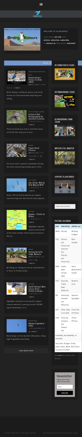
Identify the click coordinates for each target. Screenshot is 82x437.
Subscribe (64, 393)
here (60, 355)
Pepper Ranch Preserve (34, 149)
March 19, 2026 (34, 85)
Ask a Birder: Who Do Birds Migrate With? (37, 183)
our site (57, 37)
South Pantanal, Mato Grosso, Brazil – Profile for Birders (37, 289)
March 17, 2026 (33, 257)
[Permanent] (17, 83)
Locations (31, 211)
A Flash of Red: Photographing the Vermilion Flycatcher (36, 116)
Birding (42, 112)
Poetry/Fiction (33, 321)
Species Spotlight (34, 112)
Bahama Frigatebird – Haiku (37, 324)
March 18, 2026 (34, 153)
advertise (55, 40)
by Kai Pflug (35, 188)
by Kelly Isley (35, 121)
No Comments (33, 332)
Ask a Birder (32, 180)
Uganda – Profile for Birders (37, 215)
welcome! (71, 43)
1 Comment (17, 88)
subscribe (64, 40)
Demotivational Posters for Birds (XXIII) (35, 80)
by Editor (34, 219)
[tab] (26, 63)
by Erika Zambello (37, 328)
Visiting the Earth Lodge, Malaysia (35, 253)
